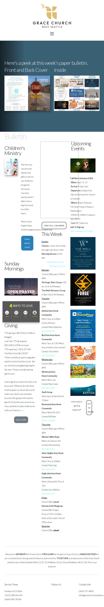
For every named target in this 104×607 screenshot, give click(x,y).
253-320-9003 (48, 355)
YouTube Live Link (57, 266)
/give (22, 410)
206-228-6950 (48, 331)
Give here (21, 419)
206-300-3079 (48, 493)
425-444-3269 (48, 449)
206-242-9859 (48, 388)
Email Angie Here (27, 243)
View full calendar (54, 225)
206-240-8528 (48, 469)
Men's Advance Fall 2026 (81, 231)
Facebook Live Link (55, 262)
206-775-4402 (48, 420)
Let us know (90, 407)
